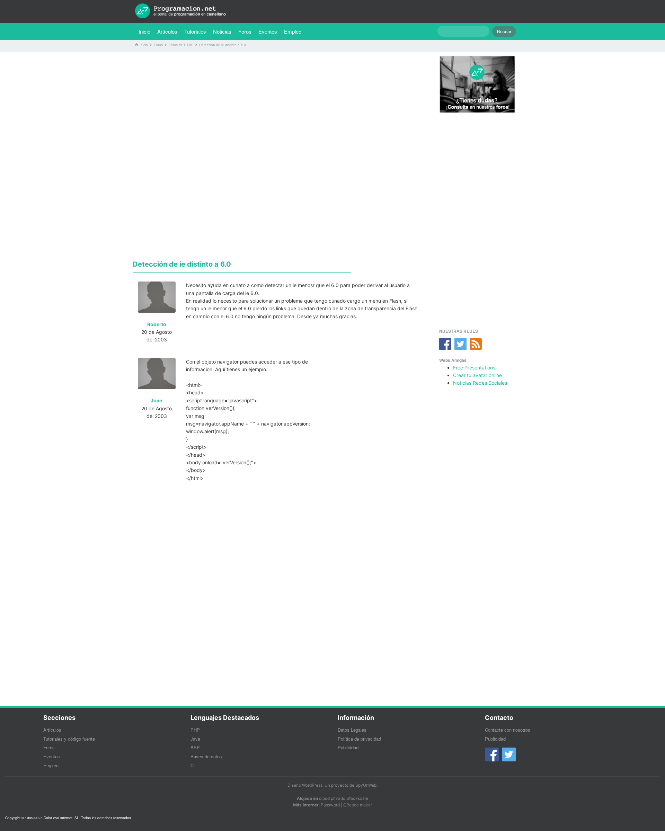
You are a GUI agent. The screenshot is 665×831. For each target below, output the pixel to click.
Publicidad (348, 747)
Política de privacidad (359, 738)
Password (330, 804)
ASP (195, 747)
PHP (195, 729)
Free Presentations (474, 367)
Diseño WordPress (304, 785)
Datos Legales (352, 729)
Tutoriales (197, 31)
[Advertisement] (278, 105)
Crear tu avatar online (477, 375)
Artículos (167, 31)
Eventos (267, 31)
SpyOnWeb (365, 785)
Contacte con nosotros (507, 729)
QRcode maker (357, 804)
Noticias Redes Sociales (480, 383)
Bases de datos (206, 756)
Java (195, 738)
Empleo (292, 31)
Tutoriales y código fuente (69, 738)
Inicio (144, 31)
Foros (244, 31)
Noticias (222, 31)
